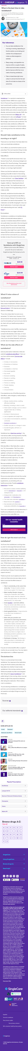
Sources (5, 700)
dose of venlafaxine (15, 674)
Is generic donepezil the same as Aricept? (16, 741)
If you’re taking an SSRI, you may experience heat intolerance (16, 767)
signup (22, 264)
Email (4, 524)
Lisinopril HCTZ (6, 791)
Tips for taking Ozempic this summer (17, 760)
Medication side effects (6, 732)
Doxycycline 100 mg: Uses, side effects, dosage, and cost (16, 754)
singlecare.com (10, 949)
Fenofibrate (5, 785)
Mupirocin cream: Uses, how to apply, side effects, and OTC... (16, 774)
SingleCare (9, 1042)
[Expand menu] (1, 2)
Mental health (18, 732)
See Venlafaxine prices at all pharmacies (14, 284)
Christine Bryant (10, 17)
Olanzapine (5, 801)
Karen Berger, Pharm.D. (19, 19)
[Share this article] (2, 721)
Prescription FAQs (7, 981)
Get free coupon (14, 266)
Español (5, 1014)
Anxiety (3, 729)
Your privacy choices (14, 1023)
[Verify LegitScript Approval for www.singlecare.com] (8, 993)
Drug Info (4, 5)
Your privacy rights (8, 1020)
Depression (10, 729)
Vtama (3, 806)
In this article (7, 93)
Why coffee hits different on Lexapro (17, 747)
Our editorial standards (11, 710)
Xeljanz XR (4, 811)
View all (4, 824)
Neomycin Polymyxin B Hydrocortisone (12, 796)
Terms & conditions (8, 1017)
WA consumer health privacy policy (12, 1026)
